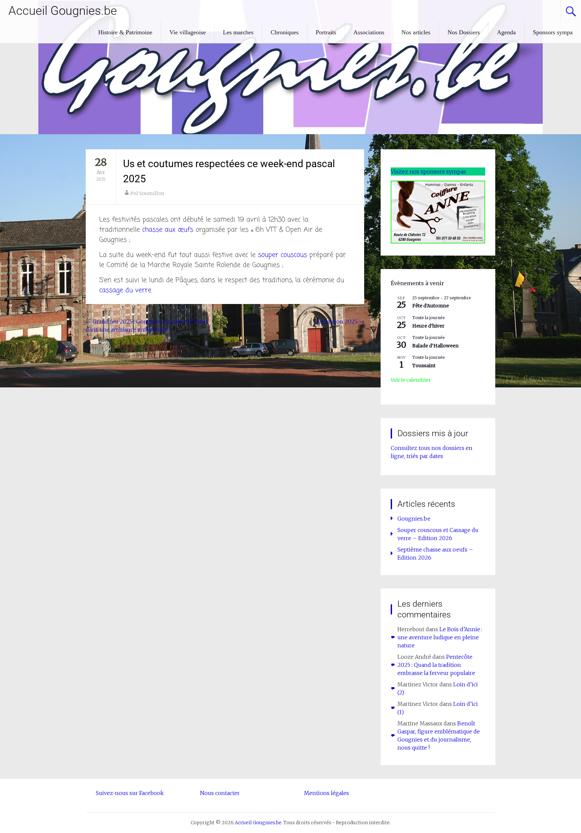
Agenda (506, 32)
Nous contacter (220, 793)
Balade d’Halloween (435, 346)
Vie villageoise (187, 32)
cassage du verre (125, 290)
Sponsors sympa (553, 32)
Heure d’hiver (428, 326)
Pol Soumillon (147, 193)
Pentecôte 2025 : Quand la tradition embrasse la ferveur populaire (436, 664)
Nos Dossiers (464, 32)
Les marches (238, 32)
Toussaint (423, 366)
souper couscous (282, 255)
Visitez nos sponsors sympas (428, 171)
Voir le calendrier (411, 380)
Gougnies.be (413, 518)
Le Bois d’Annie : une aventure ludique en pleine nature (439, 637)
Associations (368, 32)
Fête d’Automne (430, 306)
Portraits (326, 32)
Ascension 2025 (340, 321)
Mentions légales (326, 793)
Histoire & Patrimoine (125, 32)
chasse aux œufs (167, 230)
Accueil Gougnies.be (62, 11)
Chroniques (285, 32)
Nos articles (415, 32)
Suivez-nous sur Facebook (130, 793)
